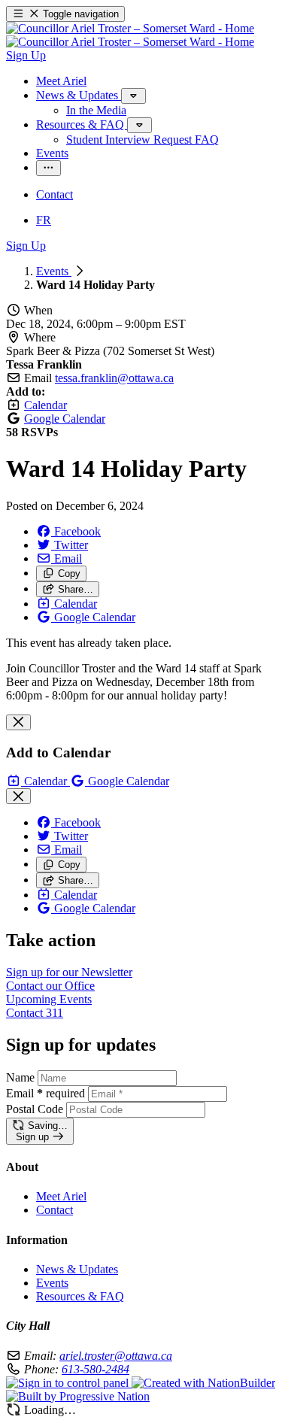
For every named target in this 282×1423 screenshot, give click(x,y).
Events (53, 271)
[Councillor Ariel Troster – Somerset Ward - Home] (130, 35)
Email (45, 1093)
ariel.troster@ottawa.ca (115, 1355)
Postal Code (34, 1109)
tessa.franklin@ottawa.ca (114, 378)
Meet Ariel (61, 1196)
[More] (133, 96)
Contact (54, 1209)
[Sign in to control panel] (69, 1382)
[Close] (18, 722)
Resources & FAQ (80, 1296)
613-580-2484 (95, 1369)
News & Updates (77, 1269)
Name (20, 1077)
